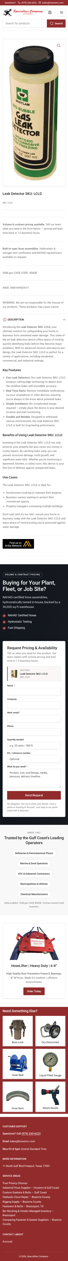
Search (59, 23)
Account (7, 1241)
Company (12, 699)
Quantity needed (15, 739)
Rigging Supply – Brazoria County (22, 1201)
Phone (10, 726)
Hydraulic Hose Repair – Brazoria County (26, 1197)
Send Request (34, 795)
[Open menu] (61, 12)
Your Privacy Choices (15, 1183)
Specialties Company (37, 1256)
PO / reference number (19, 753)
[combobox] (34, 23)
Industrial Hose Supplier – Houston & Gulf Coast (31, 1187)
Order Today (34, 991)
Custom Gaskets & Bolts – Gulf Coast (25, 1192)
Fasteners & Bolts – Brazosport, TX (23, 1206)
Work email (13, 712)
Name (11, 685)
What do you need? (17, 766)
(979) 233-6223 (31, 1133)
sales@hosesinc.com (22, 1141)
